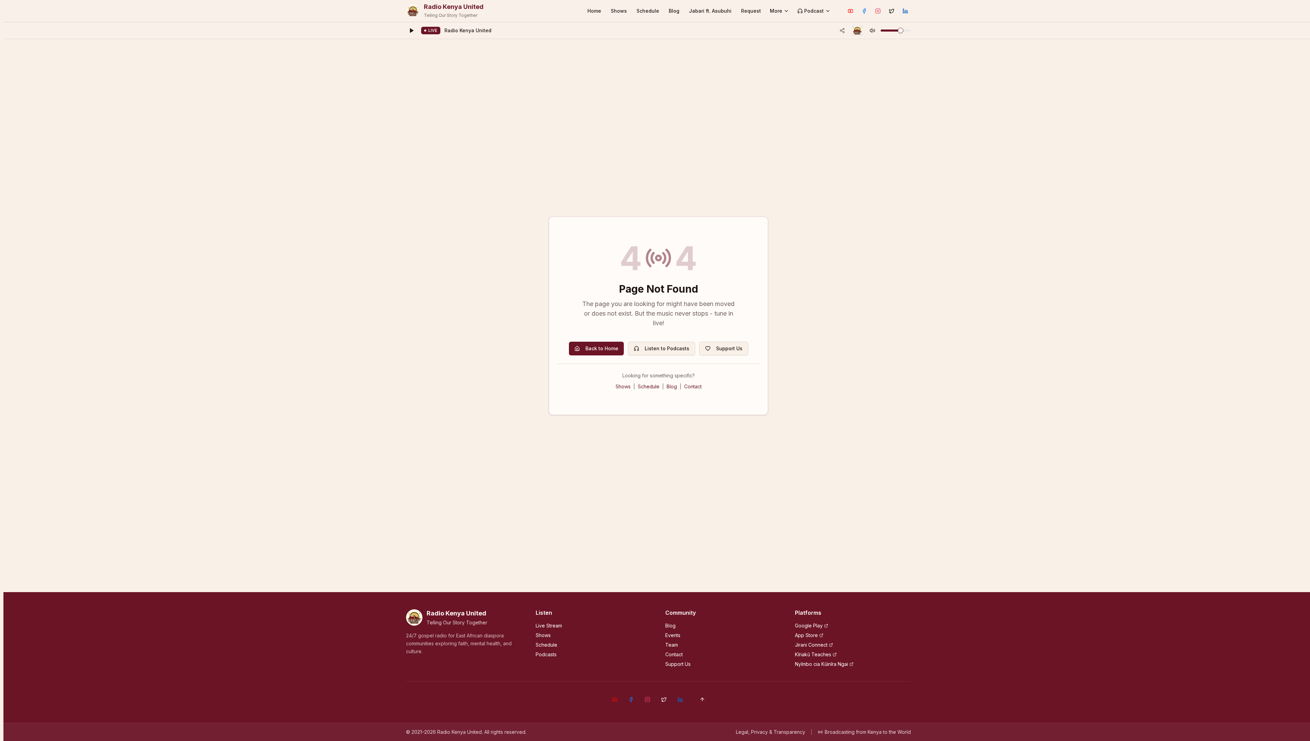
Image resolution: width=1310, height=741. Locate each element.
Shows (619, 11)
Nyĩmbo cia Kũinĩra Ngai (821, 664)
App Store (806, 635)
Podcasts (546, 654)
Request (751, 11)
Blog (674, 11)
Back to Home (601, 348)
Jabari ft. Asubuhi (710, 11)
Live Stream (549, 625)
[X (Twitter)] (891, 10)
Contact (693, 386)
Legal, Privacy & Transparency (770, 732)
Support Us (729, 348)
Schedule (647, 11)
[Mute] (872, 30)
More (776, 11)
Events (672, 635)
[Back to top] (702, 699)
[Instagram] (877, 10)
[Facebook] (864, 10)
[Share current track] (842, 30)
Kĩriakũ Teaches (813, 654)
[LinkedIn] (905, 10)
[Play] (411, 30)
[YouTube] (850, 10)
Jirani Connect (811, 645)
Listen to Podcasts (667, 348)
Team (671, 645)
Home (594, 11)
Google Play (809, 625)
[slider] (900, 30)
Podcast (814, 11)
